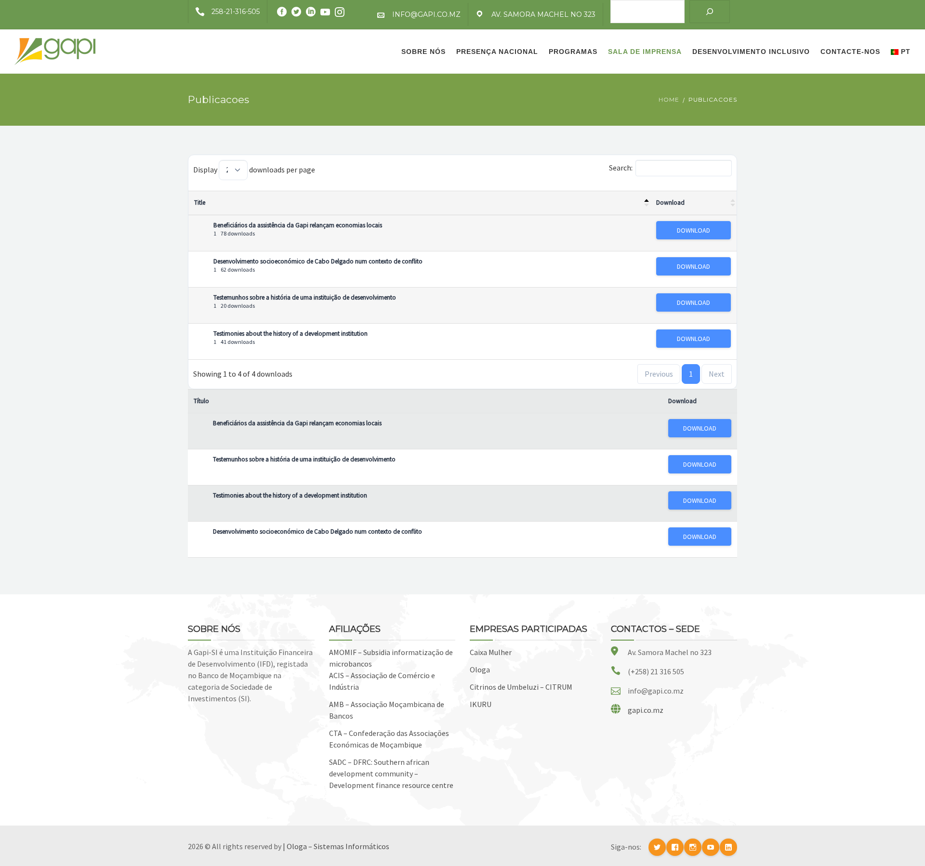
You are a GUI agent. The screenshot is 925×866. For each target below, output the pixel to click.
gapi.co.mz (645, 710)
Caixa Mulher (491, 652)
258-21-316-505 (235, 11)
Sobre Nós (423, 51)
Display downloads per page (254, 169)
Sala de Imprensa (645, 51)
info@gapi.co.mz (426, 14)
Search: (621, 167)
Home (669, 99)
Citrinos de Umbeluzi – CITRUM (521, 687)
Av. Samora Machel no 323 (543, 14)
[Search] (709, 11)
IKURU (480, 704)
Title (199, 202)
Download (670, 202)
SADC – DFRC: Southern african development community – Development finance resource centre (391, 773)
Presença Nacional (497, 51)
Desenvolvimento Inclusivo (751, 51)
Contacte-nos (850, 51)
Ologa (480, 669)
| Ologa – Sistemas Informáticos (336, 846)
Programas (573, 51)
